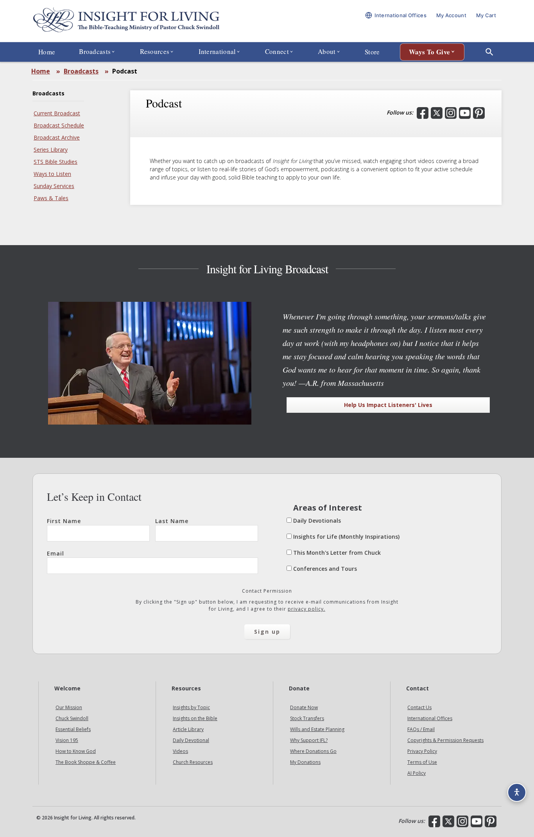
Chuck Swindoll (72, 718)
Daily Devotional (191, 740)
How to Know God (76, 751)
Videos (180, 751)
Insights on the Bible (195, 718)
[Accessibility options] (516, 792)
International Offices (429, 718)
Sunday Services (54, 186)
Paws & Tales (51, 198)
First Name (64, 521)
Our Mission (69, 707)
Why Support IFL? (309, 740)
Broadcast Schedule (59, 125)
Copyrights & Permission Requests (445, 740)
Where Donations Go (313, 751)
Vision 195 (67, 740)
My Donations (305, 762)
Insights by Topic (191, 707)
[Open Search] (489, 52)
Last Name (171, 521)
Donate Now (304, 707)
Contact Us (419, 707)
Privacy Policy (422, 751)
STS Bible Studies (55, 161)
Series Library (51, 149)
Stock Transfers (307, 718)
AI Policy (416, 773)
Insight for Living (126, 21)
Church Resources (193, 762)
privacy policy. (306, 609)
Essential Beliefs (73, 729)
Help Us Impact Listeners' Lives (388, 405)
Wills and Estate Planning (317, 729)
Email (55, 553)
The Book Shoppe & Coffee (86, 762)
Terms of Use (422, 762)
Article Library (188, 729)
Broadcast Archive (57, 137)
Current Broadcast (57, 113)
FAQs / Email (421, 729)
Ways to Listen (52, 173)
